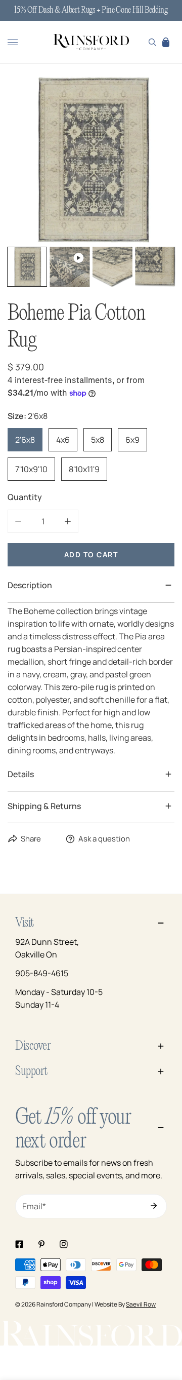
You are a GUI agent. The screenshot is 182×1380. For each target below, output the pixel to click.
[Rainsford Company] (91, 42)
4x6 (63, 439)
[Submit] (154, 1205)
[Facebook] (19, 1244)
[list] (91, 159)
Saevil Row (141, 1304)
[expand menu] (13, 42)
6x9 (132, 439)
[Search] (152, 42)
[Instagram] (64, 1244)
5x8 (97, 439)
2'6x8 (25, 439)
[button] (165, 42)
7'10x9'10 (31, 469)
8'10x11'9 (84, 469)
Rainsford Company (63, 1304)
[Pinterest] (41, 1244)
